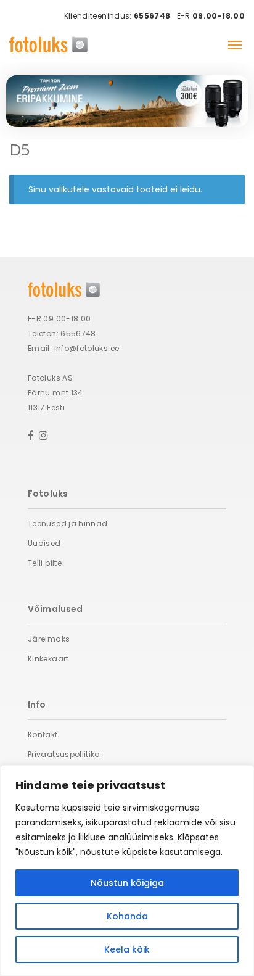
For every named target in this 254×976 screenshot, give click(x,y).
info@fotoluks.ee (87, 348)
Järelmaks (49, 639)
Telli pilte (45, 563)
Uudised (44, 543)
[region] (127, 870)
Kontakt (43, 734)
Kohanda (127, 916)
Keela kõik (127, 949)
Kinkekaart (48, 658)
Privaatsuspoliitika (64, 754)
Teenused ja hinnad (67, 523)
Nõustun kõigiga (127, 883)
